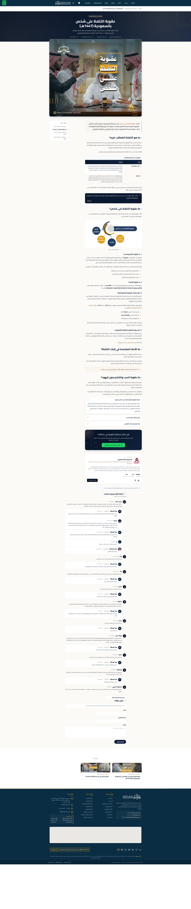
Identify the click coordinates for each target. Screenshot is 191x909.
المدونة (113, 3)
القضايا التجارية (89, 801)
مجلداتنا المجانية (108, 812)
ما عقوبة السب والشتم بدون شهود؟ (60, 138)
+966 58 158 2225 (65, 804)
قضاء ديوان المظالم (88, 812)
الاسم (124, 710)
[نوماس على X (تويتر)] (136, 849)
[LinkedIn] (138, 480)
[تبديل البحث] (73, 3)
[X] (135, 480)
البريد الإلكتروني (122, 717)
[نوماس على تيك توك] (125, 849)
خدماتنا (119, 3)
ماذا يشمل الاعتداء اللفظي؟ (132, 424)
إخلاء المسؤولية (51, 862)
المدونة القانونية (108, 806)
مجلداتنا (106, 3)
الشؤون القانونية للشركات (86, 814)
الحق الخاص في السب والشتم (126, 342)
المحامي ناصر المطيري (107, 803)
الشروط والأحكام (58, 862)
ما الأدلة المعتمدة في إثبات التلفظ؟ (60, 133)
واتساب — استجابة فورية (64, 808)
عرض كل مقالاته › (92, 480)
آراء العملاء (109, 814)
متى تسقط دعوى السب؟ (133, 417)
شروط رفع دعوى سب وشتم (108, 369)
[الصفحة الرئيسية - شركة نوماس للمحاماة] (128, 797)
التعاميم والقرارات (97, 3)
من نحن (126, 3)
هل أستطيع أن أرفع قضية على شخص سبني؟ (127, 400)
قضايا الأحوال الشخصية (87, 803)
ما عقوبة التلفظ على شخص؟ (59, 129)
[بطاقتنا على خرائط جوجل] (118, 849)
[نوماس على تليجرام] (122, 849)
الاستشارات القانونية (87, 817)
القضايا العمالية (89, 806)
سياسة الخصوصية (67, 862)
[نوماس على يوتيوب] (129, 849)
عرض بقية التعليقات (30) (118, 697)
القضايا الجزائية (89, 798)
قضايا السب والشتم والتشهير (131, 9)
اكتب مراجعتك (55, 849)
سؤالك (124, 725)
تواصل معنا (87, 3)
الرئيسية (133, 3)
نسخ (88, 201)
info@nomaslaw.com (65, 811)
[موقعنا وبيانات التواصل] (79, 3)
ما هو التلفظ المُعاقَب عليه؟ (60, 126)
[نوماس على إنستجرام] (132, 849)
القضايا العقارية (89, 809)
